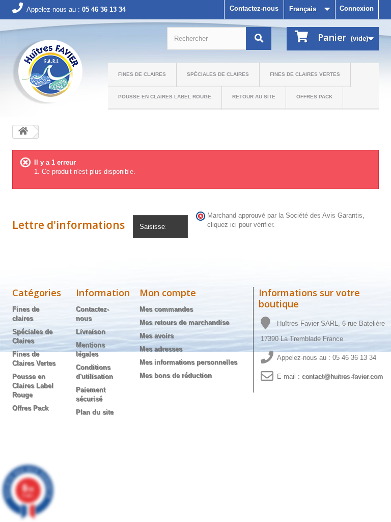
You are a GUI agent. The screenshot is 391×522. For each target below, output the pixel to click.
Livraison (90, 331)
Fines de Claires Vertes (305, 74)
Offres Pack (314, 96)
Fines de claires (142, 74)
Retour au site (253, 96)
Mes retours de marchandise (184, 322)
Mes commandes (166, 309)
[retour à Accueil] (23, 131)
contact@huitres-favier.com (342, 376)
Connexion (357, 8)
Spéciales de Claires (218, 74)
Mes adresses (160, 349)
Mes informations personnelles (188, 362)
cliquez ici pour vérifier (240, 224)
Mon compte (167, 292)
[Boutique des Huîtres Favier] (47, 72)
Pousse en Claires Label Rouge (164, 96)
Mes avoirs (156, 336)
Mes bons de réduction (175, 375)
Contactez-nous (254, 8)
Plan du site (95, 412)
